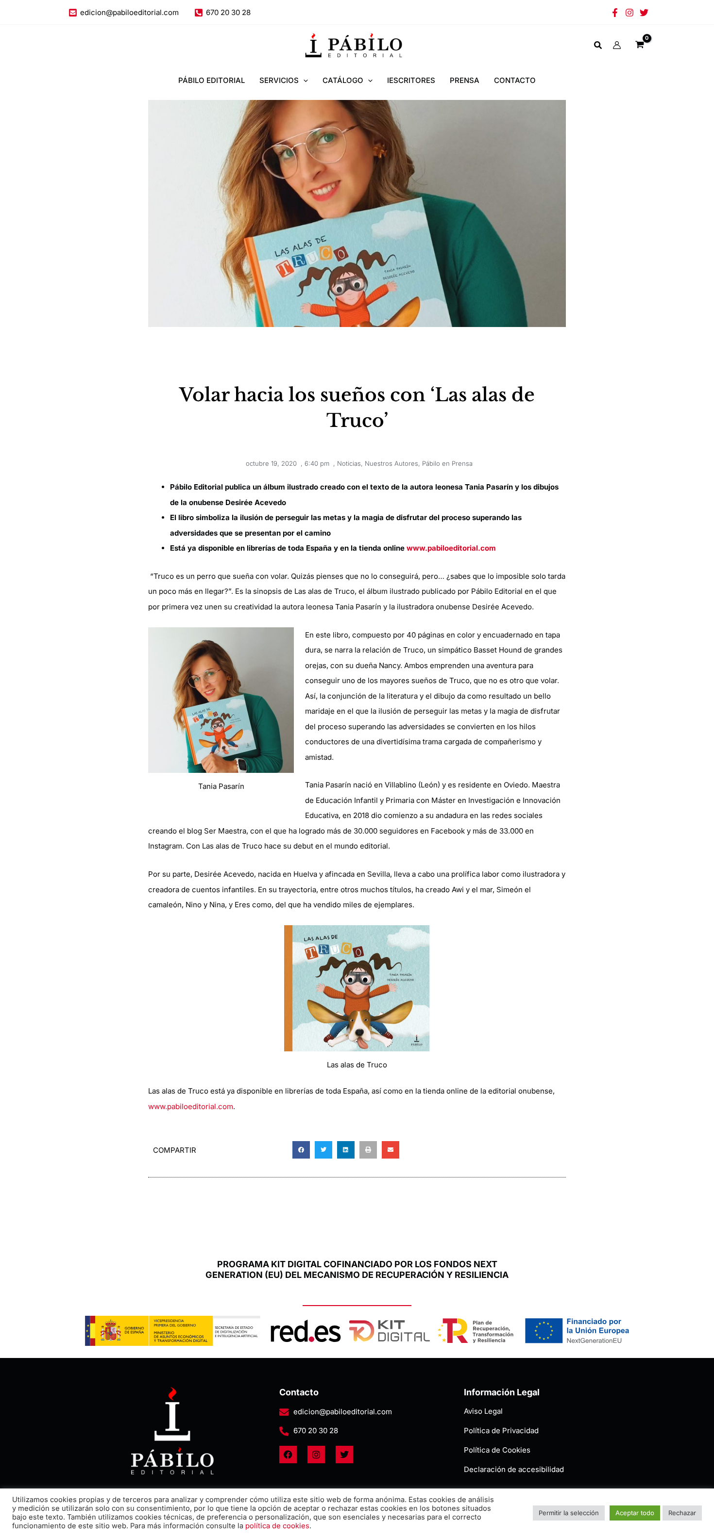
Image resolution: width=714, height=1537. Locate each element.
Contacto (515, 80)
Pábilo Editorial (211, 80)
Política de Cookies (497, 1450)
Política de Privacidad (501, 1430)
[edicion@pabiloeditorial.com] (284, 1412)
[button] (598, 46)
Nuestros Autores (391, 463)
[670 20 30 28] (284, 1431)
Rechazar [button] (682, 1513)
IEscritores (411, 80)
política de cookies (277, 1525)
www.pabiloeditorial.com (190, 1106)
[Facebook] (615, 12)
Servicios (279, 80)
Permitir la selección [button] (569, 1513)
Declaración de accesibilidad (514, 1469)
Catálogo (343, 80)
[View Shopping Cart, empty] (639, 45)
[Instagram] (629, 12)
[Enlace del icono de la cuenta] (616, 45)
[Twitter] (644, 12)
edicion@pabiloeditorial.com (342, 1411)
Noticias (349, 463)
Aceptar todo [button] (634, 1513)
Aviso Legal (483, 1411)
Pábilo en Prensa (447, 463)
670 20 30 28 (315, 1430)
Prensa (464, 80)
